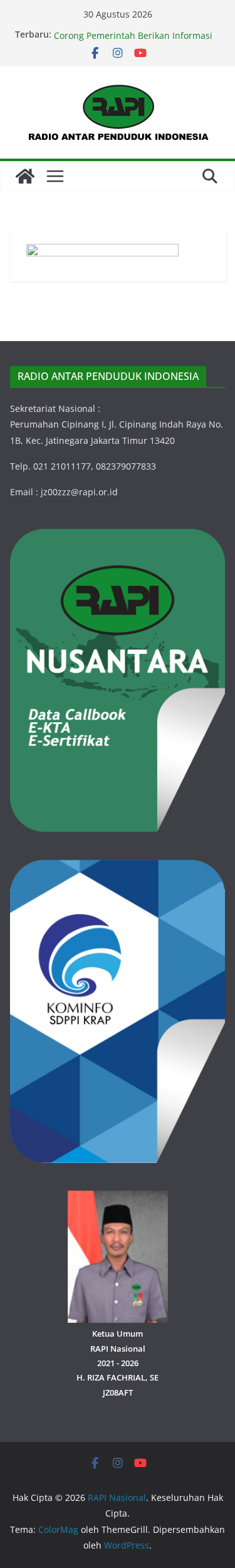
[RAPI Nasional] (25, 176)
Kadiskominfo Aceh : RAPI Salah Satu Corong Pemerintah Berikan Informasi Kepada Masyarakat (133, 39)
